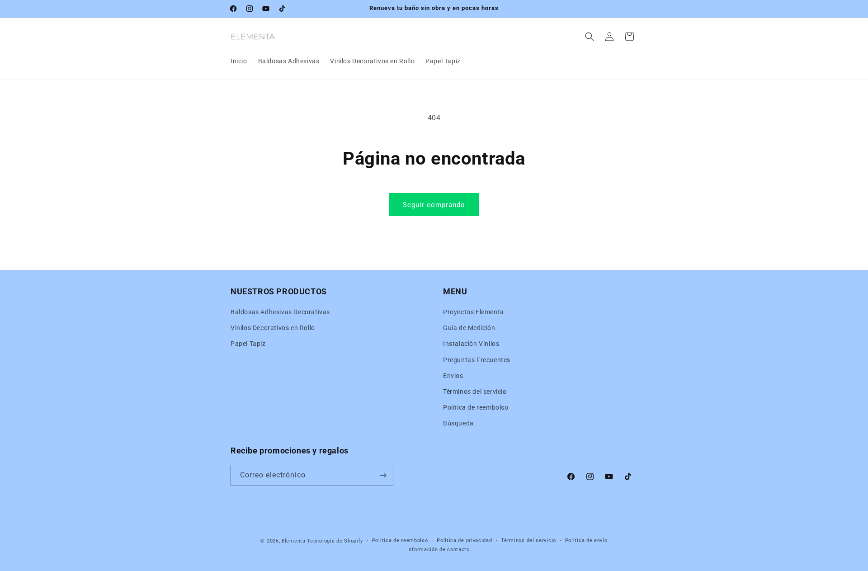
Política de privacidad (464, 540)
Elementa (294, 541)
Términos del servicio (475, 391)
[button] (589, 37)
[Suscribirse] (383, 475)
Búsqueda (458, 423)
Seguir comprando (434, 205)
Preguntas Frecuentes (476, 359)
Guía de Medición (469, 327)
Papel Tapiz (248, 343)
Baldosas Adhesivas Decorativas (280, 312)
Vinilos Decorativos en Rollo (273, 327)
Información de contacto (438, 549)
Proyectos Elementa (473, 312)
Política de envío (586, 540)
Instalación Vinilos (471, 343)
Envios (453, 375)
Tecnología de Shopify (335, 541)
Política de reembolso (476, 407)
